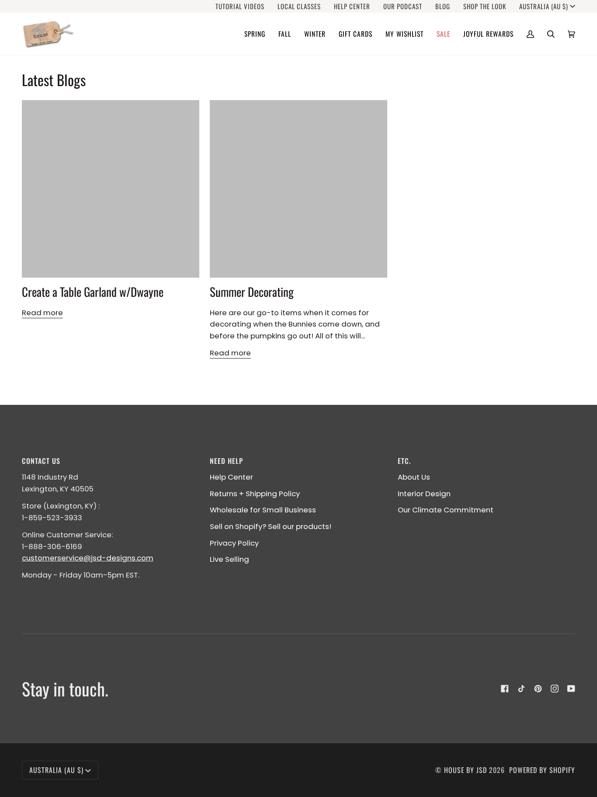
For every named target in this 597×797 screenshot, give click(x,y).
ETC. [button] (404, 461)
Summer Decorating (252, 291)
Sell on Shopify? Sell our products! (270, 526)
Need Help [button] (226, 461)
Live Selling (229, 559)
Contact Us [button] (41, 461)
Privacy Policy (234, 543)
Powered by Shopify (542, 770)
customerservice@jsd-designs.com (87, 558)
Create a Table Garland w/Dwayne (92, 291)
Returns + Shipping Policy (255, 493)
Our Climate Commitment (445, 510)
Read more (42, 312)
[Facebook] (505, 689)
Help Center (231, 477)
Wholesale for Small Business (263, 510)
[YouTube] (571, 689)
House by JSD (465, 770)
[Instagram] (555, 689)
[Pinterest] (538, 689)
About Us (414, 477)
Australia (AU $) (543, 6)
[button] (255, 34)
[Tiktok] (521, 689)
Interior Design (424, 493)
